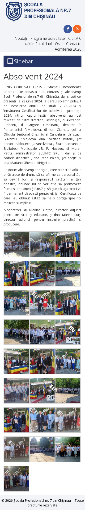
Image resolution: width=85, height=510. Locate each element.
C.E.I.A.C (74, 38)
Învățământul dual (37, 43)
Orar (59, 43)
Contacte (73, 43)
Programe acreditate (47, 38)
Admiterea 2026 (68, 49)
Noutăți (20, 38)
